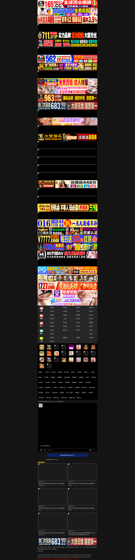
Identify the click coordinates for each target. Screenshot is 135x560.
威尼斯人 (40, 372)
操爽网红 (74, 377)
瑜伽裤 (78, 326)
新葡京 (40, 377)
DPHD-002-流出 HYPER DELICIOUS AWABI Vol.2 (81, 484)
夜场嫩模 (74, 382)
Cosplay (78, 311)
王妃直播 (47, 382)
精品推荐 (52, 307)
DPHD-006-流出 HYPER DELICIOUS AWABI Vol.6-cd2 (51, 533)
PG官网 (47, 372)
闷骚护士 (91, 326)
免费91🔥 (48, 397)
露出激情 (65, 330)
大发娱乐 (40, 387)
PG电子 (73, 372)
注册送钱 (79, 372)
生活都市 (52, 337)
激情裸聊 (77, 387)
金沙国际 (62, 392)
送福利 (92, 372)
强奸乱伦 (65, 307)
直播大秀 (91, 392)
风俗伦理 (91, 337)
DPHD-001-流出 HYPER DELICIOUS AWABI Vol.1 (51, 509)
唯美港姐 (78, 315)
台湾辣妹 (52, 315)
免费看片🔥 (62, 387)
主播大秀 (40, 382)
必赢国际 (53, 377)
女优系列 (65, 322)
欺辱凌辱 (52, 318)
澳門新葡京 (48, 387)
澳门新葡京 (88, 382)
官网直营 (60, 372)
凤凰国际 (59, 377)
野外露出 (91, 318)
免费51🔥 (84, 387)
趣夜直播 (67, 382)
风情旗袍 (52, 326)
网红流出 (78, 318)
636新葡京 (70, 387)
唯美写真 (78, 330)
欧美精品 (78, 307)
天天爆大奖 (54, 392)
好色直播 (40, 392)
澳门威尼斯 (41, 397)
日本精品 (65, 311)
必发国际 (81, 382)
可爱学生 (78, 322)
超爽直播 (81, 377)
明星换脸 (65, 326)
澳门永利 (66, 372)
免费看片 (77, 392)
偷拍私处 (61, 382)
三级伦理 (52, 311)
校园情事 (65, 337)
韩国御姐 (65, 315)
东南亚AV (91, 315)
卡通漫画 (52, 330)
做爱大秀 (84, 392)
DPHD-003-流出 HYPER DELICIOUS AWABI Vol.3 (81, 509)
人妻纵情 (78, 337)
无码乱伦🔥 (92, 387)
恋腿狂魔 (91, 322)
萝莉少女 (91, 307)
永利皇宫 (55, 387)
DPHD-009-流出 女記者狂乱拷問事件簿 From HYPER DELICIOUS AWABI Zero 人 (81, 533)
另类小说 (52, 341)
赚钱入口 (79, 397)
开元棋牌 (53, 372)
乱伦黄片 (54, 382)
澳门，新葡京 (69, 392)
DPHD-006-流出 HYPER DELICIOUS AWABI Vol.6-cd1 (51, 484)
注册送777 (86, 372)
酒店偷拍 (93, 377)
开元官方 (47, 392)
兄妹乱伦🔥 (64, 397)
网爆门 (91, 330)
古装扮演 (52, 322)
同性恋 (91, 333)
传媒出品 (52, 333)
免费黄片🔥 (72, 397)
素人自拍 (91, 311)
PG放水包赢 (67, 377)
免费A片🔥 (56, 397)
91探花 (65, 318)
